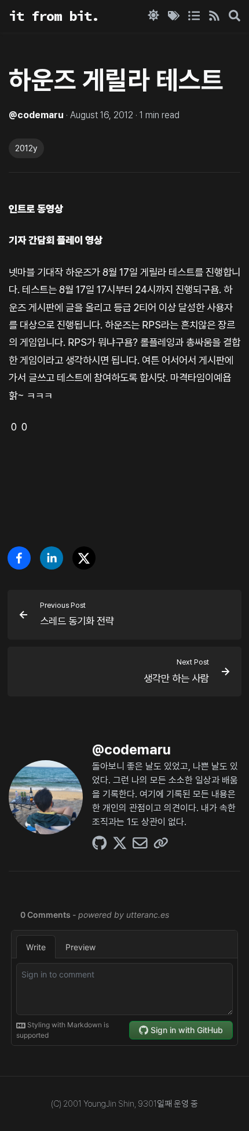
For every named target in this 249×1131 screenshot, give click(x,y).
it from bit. (54, 16)
